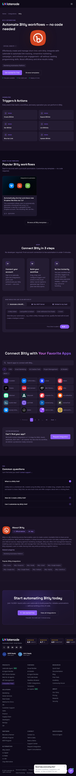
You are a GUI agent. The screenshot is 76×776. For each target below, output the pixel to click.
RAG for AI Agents (8, 677)
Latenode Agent (9, 668)
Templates (30, 686)
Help (32, 531)
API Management (8, 680)
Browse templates (32, 73)
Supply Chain (6, 717)
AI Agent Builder (7, 671)
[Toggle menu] (72, 4)
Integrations (12, 14)
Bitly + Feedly (30, 565)
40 (46, 420)
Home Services (7, 696)
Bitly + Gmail (41, 565)
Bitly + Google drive (9, 569)
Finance (5, 714)
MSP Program (6, 741)
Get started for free (12, 73)
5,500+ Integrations (33, 683)
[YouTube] (12, 647)
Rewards (55, 698)
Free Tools (56, 677)
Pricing (55, 695)
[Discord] (16, 647)
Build (63, 327)
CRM (10, 369)
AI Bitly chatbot (12, 311)
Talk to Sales (31, 738)
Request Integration (34, 746)
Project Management (51, 369)
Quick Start (56, 668)
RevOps (4, 723)
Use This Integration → (20, 115)
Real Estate (6, 699)
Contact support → (26, 472)
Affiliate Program (8, 738)
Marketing (5, 693)
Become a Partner (8, 735)
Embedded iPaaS (8, 683)
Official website (20, 531)
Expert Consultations (34, 749)
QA (3, 725)
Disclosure (30, 773)
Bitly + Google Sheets (23, 569)
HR (3, 705)
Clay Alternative (7, 762)
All (4, 369)
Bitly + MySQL (48, 569)
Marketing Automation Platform (14, 65)
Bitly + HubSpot (37, 569)
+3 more (60, 311)
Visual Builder (32, 668)
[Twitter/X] (4, 647)
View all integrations (48, 613)
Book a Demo (31, 741)
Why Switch (6, 750)
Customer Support (8, 708)
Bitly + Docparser (19, 565)
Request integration (60, 437)
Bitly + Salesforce (60, 569)
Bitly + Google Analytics (54, 565)
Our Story (56, 692)
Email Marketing (20, 369)
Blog (54, 674)
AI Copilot (32, 689)
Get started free (29, 613)
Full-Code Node (32, 677)
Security (55, 701)
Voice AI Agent (57, 735)
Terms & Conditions (21, 770)
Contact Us (31, 735)
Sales (4, 711)
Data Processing (20, 773)
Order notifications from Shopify (46, 311)
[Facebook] (20, 647)
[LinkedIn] (8, 647)
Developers (6, 720)
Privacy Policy (32, 770)
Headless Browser (33, 680)
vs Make (5, 756)
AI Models (64, 369)
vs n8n (4, 759)
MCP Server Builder (8, 674)
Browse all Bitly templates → (38, 222)
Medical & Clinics (8, 702)
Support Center (32, 743)
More (5, 373)
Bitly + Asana (7, 565)
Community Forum (59, 683)
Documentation (58, 671)
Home (4, 14)
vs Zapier (5, 753)
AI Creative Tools (34, 369)
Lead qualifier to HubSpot (27, 311)
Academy (56, 680)
